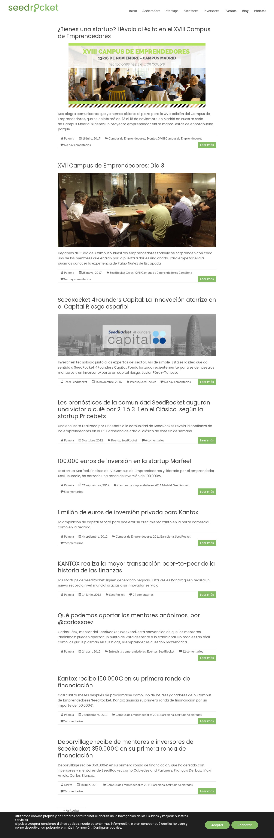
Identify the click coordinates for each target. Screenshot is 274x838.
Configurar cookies (107, 827)
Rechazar (245, 825)
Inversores (211, 11)
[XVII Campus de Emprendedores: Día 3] (137, 174)
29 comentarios (143, 594)
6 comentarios (154, 440)
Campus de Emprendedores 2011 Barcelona (145, 536)
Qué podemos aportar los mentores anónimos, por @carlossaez (129, 619)
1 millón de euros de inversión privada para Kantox (128, 512)
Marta (68, 785)
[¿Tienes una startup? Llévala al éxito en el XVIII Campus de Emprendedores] (137, 45)
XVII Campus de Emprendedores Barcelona (163, 272)
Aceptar (217, 825)
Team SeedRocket (75, 382)
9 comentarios (73, 543)
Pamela (69, 440)
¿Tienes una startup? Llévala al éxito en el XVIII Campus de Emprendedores (134, 32)
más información (78, 827)
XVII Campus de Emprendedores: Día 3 (111, 165)
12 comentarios (192, 651)
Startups (172, 11)
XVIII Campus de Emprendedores (180, 138)
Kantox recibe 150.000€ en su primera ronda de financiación (124, 682)
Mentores (191, 11)
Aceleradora (151, 11)
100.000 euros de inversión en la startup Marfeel (124, 461)
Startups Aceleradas (188, 714)
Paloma (69, 138)
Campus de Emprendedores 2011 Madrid (144, 485)
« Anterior (71, 810)
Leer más (207, 145)
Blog (245, 11)
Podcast (260, 11)
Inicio (133, 11)
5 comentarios (73, 491)
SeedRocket (148, 382)
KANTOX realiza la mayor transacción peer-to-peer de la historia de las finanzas (136, 567)
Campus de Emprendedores (127, 138)
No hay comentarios (77, 145)
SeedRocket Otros (122, 272)
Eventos (231, 11)
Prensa (134, 382)
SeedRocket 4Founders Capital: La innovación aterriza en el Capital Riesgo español (137, 303)
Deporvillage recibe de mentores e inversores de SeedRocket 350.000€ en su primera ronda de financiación (125, 748)
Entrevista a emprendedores (127, 651)
